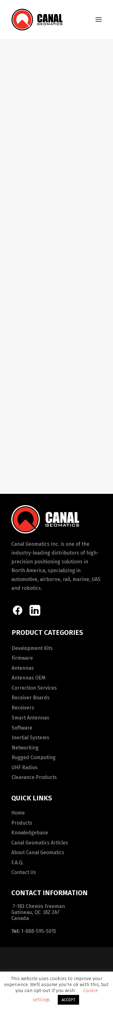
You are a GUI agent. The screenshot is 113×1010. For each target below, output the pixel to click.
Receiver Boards (31, 698)
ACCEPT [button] (68, 999)
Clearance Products (34, 777)
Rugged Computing (34, 757)
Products (21, 823)
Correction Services (34, 688)
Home (18, 813)
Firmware (22, 658)
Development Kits (32, 648)
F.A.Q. (17, 863)
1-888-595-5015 (38, 931)
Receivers (23, 708)
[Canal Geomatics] (36, 19)
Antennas (23, 668)
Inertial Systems (30, 738)
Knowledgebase (29, 833)
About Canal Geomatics (37, 852)
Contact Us (23, 872)
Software (22, 728)
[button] (98, 19)
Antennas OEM (29, 678)
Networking (25, 748)
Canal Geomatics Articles (39, 843)
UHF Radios (25, 767)
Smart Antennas (30, 718)
